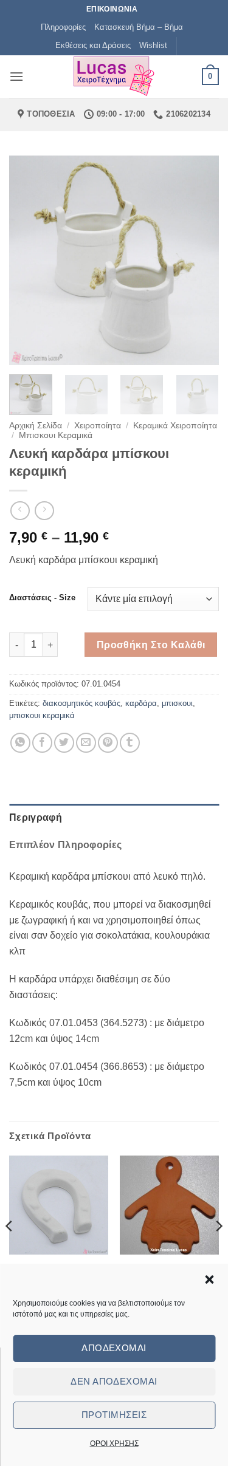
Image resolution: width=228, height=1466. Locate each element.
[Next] (199, 260)
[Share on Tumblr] (130, 743)
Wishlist (153, 45)
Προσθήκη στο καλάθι (151, 645)
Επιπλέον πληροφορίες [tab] (65, 845)
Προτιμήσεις (114, 1414)
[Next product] (19, 510)
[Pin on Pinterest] (108, 743)
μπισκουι (177, 703)
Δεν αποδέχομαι (114, 1381)
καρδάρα (141, 703)
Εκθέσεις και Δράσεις (93, 45)
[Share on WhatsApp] (20, 743)
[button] (209, 1279)
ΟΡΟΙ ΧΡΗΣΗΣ (114, 1443)
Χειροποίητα (97, 425)
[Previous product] (44, 510)
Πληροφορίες (63, 27)
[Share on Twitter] (64, 743)
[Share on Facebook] (42, 743)
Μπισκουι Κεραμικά (55, 435)
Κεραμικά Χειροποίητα (175, 425)
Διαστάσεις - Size (42, 598)
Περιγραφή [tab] (35, 817)
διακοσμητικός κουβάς (81, 703)
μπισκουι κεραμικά (42, 715)
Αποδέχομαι (114, 1348)
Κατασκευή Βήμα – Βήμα (138, 27)
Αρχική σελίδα (35, 425)
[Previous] (29, 260)
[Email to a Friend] (86, 743)
